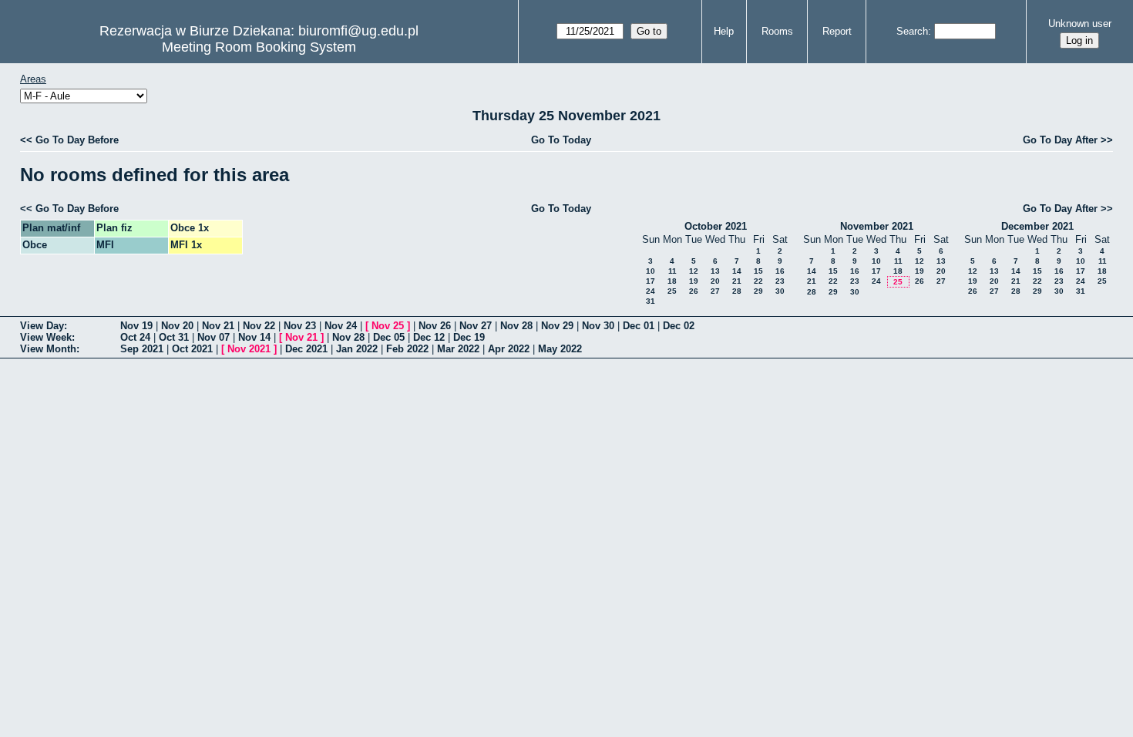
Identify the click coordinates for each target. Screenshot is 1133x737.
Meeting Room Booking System (259, 47)
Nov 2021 (249, 349)
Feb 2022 (407, 349)
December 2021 (1037, 226)
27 (715, 291)
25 (672, 291)
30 (780, 291)
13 (715, 271)
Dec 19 (469, 337)
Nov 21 (218, 325)
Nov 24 (340, 325)
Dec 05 (389, 337)
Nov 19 (136, 325)
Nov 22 (259, 325)
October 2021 (715, 226)
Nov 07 (213, 337)
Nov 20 (177, 325)
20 (715, 281)
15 (758, 271)
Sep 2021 (141, 349)
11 (672, 271)
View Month (48, 349)
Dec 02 (678, 325)
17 (650, 281)
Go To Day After (1060, 140)
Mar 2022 (458, 349)
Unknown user (1079, 23)
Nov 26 (435, 325)
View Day (42, 325)
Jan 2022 (357, 349)
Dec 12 (429, 337)
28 (736, 291)
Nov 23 (300, 325)
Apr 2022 (509, 349)
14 (736, 271)
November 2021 (876, 226)
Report (837, 31)
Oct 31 (174, 337)
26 (693, 291)
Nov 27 (475, 325)
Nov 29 (557, 325)
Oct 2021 (192, 349)
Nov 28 (516, 325)
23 (780, 281)
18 (672, 281)
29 (758, 291)
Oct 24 (135, 337)
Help (724, 31)
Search (912, 31)
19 (693, 281)
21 (736, 281)
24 (650, 291)
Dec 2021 (306, 349)
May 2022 (560, 349)
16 (780, 271)
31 (650, 301)
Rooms (777, 31)
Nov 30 (598, 325)
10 (650, 271)
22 (758, 281)
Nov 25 (388, 325)
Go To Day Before (77, 140)
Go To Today (561, 140)
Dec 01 (638, 325)
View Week (46, 337)
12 (693, 271)
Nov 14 (254, 337)
